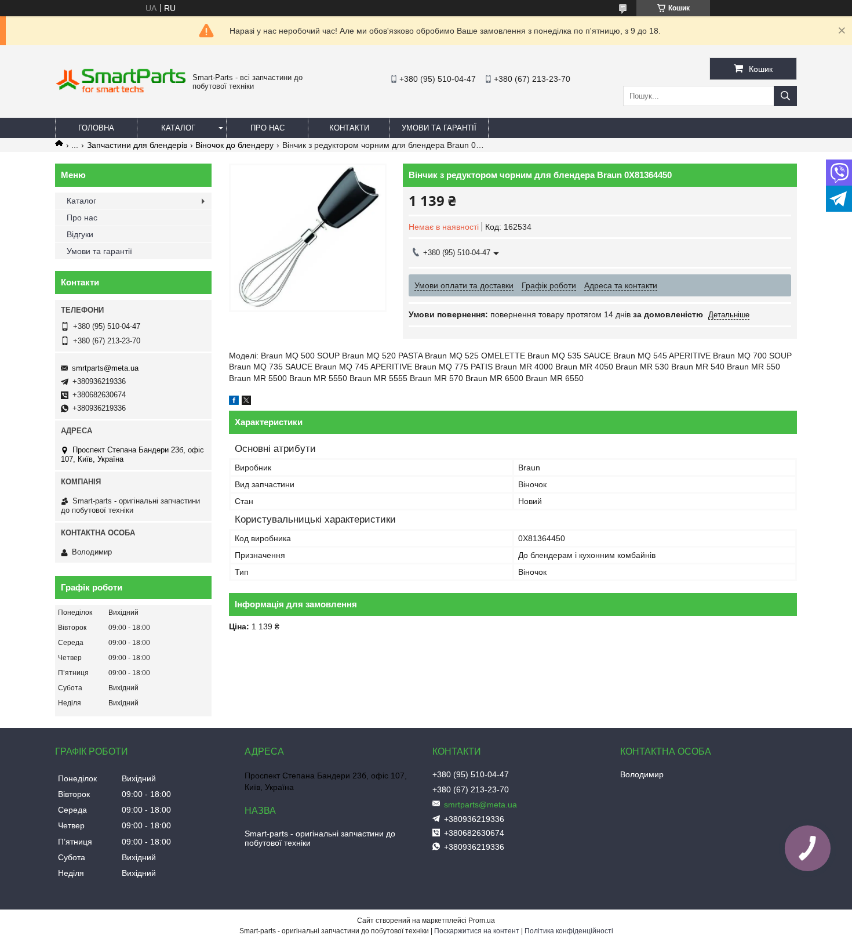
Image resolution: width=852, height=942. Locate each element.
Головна (96, 128)
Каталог (178, 128)
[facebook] (234, 402)
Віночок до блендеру (234, 145)
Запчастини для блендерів (137, 145)
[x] (246, 402)
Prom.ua (481, 920)
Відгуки (80, 234)
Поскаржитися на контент (476, 931)
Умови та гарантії (439, 128)
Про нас (267, 128)
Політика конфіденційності (569, 931)
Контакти (349, 128)
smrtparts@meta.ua (105, 368)
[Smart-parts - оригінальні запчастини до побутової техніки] (121, 90)
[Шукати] (785, 96)
